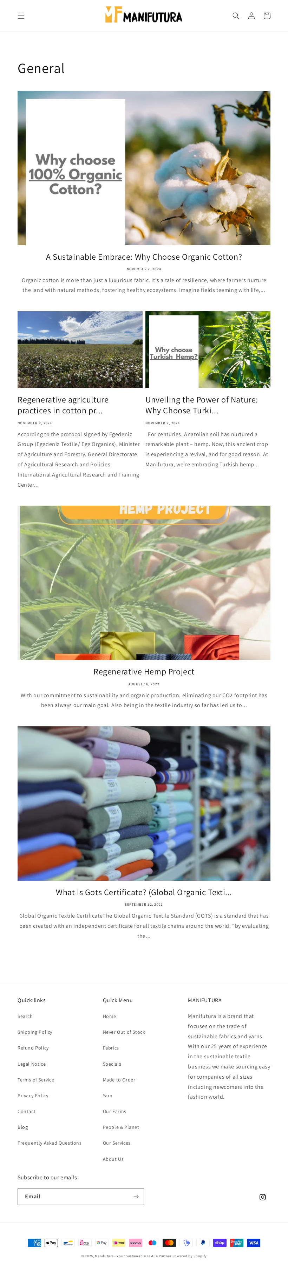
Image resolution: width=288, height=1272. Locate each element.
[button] (21, 16)
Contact (26, 1111)
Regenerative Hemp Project (144, 671)
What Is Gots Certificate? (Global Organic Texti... (144, 892)
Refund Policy (33, 1048)
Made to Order (119, 1080)
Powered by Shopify (189, 1256)
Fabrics (111, 1048)
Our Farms (114, 1111)
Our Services (117, 1143)
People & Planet (121, 1127)
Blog (23, 1127)
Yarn (108, 1095)
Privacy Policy (33, 1095)
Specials (112, 1064)
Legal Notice (32, 1064)
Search (25, 1016)
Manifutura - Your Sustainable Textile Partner (133, 1256)
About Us (113, 1159)
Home (109, 1016)
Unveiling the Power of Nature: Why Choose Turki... (201, 405)
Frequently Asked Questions (50, 1143)
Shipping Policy (35, 1032)
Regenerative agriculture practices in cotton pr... (63, 405)
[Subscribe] (136, 1196)
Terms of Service (36, 1080)
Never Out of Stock (124, 1032)
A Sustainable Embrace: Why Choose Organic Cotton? (144, 256)
